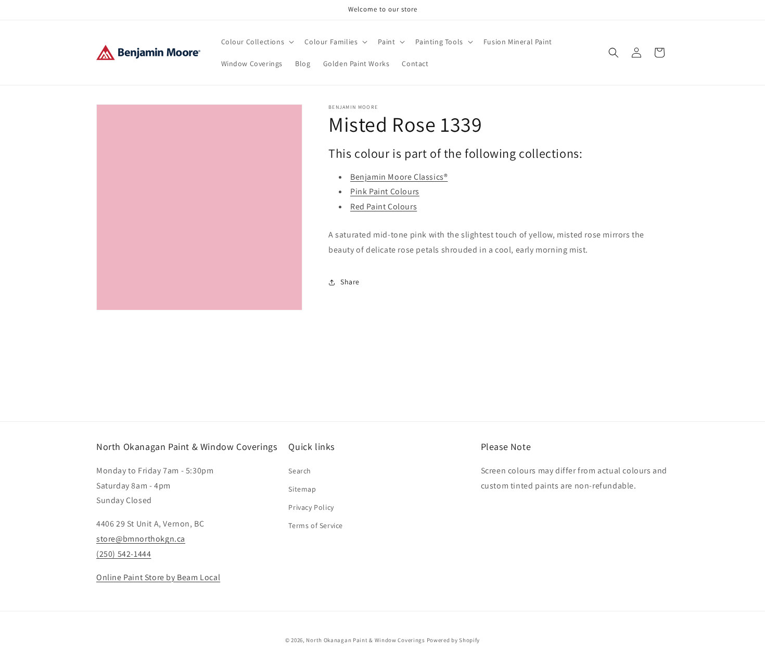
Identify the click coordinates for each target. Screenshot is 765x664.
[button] (257, 42)
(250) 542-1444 (123, 553)
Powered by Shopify (453, 640)
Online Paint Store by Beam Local (158, 576)
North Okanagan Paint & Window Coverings (365, 640)
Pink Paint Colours (384, 191)
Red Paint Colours (383, 206)
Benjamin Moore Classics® (399, 176)
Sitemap (302, 488)
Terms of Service (315, 525)
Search (299, 470)
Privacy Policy (311, 506)
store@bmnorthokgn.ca (140, 538)
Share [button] (350, 281)
